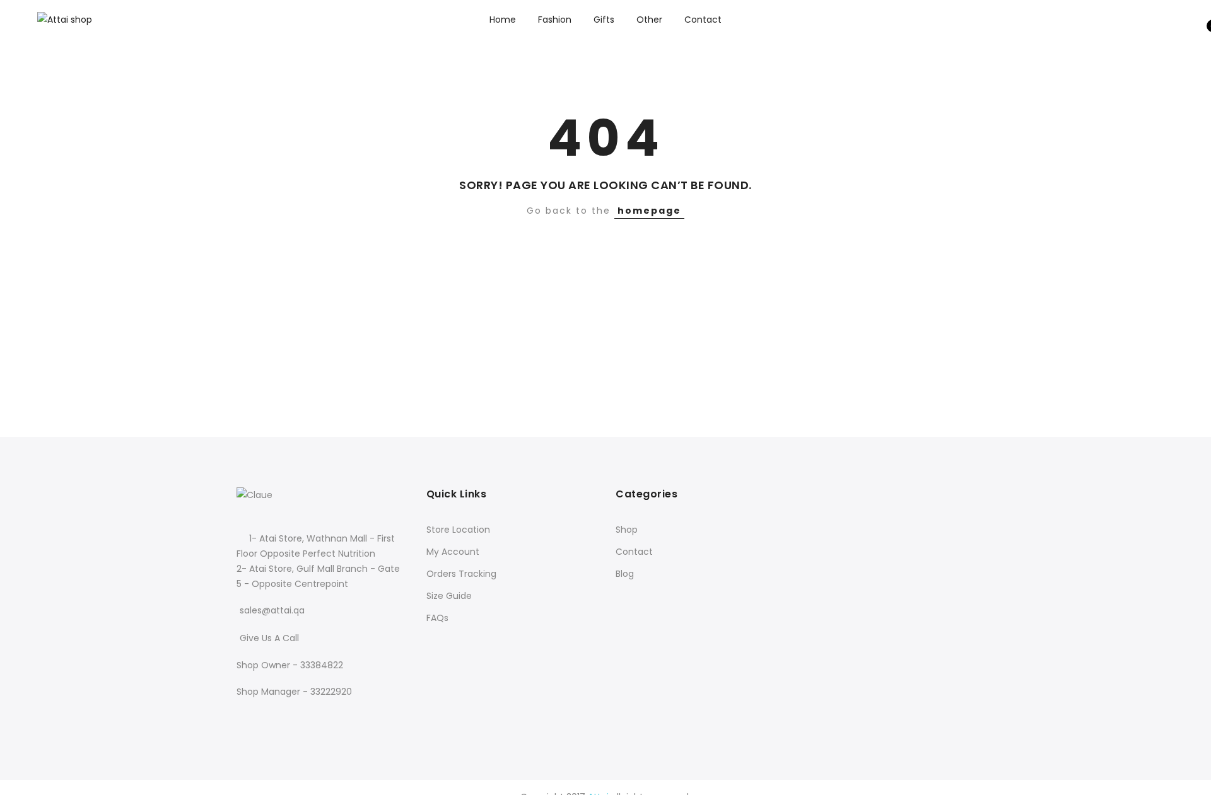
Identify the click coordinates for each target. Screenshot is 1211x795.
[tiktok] (296, 718)
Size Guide (449, 595)
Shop (627, 529)
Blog (625, 573)
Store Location (458, 529)
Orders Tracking (461, 573)
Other (649, 19)
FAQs (437, 618)
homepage (649, 210)
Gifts (604, 19)
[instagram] (274, 718)
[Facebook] (248, 718)
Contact (703, 19)
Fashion (554, 19)
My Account (452, 551)
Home (502, 19)
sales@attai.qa (272, 610)
